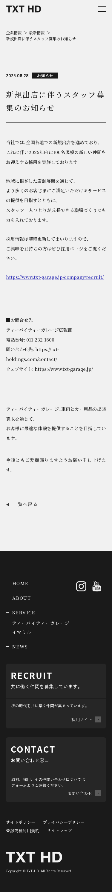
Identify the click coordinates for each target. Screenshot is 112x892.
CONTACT (79, 883)
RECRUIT (22, 883)
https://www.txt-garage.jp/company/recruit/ (55, 277)
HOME (20, 583)
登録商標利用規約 (22, 830)
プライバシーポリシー (64, 822)
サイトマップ (59, 830)
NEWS (20, 646)
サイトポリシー (20, 822)
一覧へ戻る (22, 504)
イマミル (22, 632)
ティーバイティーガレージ (41, 623)
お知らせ (45, 76)
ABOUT (21, 598)
